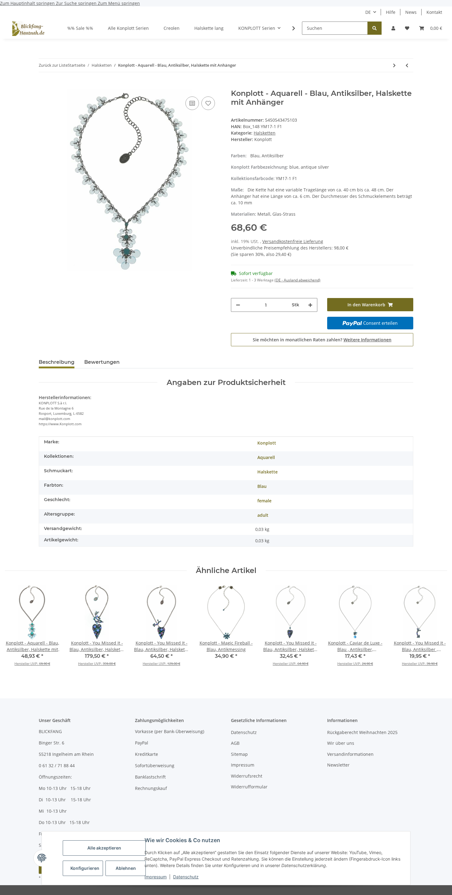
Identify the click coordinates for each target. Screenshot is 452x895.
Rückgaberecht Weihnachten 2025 (362, 732)
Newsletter (338, 765)
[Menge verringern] (238, 305)
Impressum (156, 876)
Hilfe (390, 12)
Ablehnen (126, 868)
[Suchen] (374, 28)
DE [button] (368, 12)
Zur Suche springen (77, 3)
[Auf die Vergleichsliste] (192, 103)
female (264, 501)
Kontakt (434, 12)
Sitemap (239, 754)
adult (262, 515)
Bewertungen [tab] (102, 362)
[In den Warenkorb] (44, 85)
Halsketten (265, 133)
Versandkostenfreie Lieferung (292, 241)
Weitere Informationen (367, 340)
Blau (262, 486)
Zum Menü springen (119, 3)
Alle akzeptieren (104, 847)
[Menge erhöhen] (310, 305)
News (411, 12)
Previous (15, 629)
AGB (235, 743)
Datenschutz (186, 876)
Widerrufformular (249, 787)
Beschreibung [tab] (56, 362)
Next (437, 629)
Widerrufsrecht (246, 776)
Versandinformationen (350, 754)
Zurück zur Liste (53, 65)
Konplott (266, 443)
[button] (393, 28)
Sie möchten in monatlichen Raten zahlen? (322, 340)
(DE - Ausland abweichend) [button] (297, 280)
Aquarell (266, 457)
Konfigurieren (84, 868)
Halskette (267, 472)
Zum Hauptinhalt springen (28, 3)
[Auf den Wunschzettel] (208, 103)
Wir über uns (340, 743)
